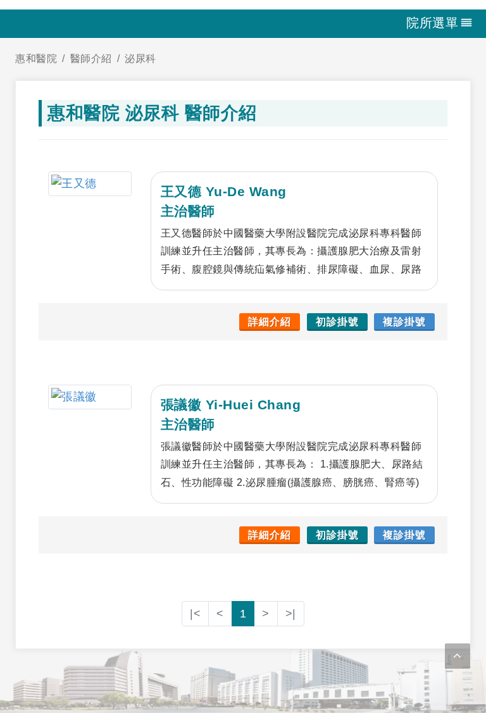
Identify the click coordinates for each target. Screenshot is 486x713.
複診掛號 (404, 321)
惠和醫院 (36, 58)
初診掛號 (337, 321)
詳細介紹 (269, 321)
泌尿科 (140, 58)
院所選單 (432, 23)
